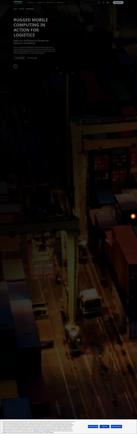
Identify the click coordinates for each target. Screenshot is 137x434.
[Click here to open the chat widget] (133, 216)
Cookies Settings (93, 426)
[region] (68, 426)
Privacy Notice (46, 431)
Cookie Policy (36, 431)
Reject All (104, 426)
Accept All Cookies (116, 426)
